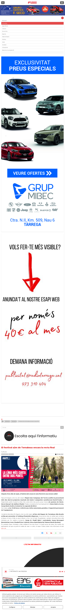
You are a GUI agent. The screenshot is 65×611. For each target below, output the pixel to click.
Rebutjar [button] (32, 607)
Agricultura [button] (5, 26)
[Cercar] (62, 371)
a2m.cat (3, 472)
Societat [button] (4, 44)
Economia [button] (4, 31)
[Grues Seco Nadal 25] (32, 10)
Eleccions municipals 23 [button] (8, 50)
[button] (62, 18)
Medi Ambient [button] (5, 36)
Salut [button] (3, 42)
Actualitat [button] (4, 23)
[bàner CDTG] (32, 289)
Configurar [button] (12, 607)
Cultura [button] (4, 28)
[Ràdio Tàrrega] (48, 526)
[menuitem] (29, 544)
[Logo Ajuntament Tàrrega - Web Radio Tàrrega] (16, 540)
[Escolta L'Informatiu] (32, 380)
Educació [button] (4, 20)
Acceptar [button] (53, 607)
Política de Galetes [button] (19, 603)
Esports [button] (4, 34)
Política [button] (4, 39)
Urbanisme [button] (5, 47)
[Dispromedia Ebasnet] (17, 526)
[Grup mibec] (32, 143)
